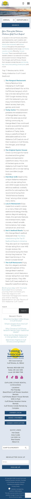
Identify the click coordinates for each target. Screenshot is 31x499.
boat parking (13, 64)
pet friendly (24, 62)
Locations (15, 388)
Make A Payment (15, 418)
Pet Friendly (15, 390)
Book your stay (8, 288)
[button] (28, 3)
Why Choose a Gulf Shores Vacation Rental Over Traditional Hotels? (16, 330)
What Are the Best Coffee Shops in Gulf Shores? (16, 320)
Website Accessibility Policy (15, 484)
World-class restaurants (9, 44)
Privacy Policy (15, 486)
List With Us (15, 437)
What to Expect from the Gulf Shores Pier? (16, 325)
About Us (15, 442)
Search (15, 25)
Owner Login (15, 413)
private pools (21, 64)
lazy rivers (5, 64)
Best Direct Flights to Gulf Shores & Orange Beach (16, 341)
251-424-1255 (18, 370)
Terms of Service (13, 497)
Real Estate (15, 439)
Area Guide (15, 435)
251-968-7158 (18, 372)
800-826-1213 (19, 368)
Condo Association (15, 423)
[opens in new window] (8, 378)
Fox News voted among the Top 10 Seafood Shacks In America (16, 238)
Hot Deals (15, 433)
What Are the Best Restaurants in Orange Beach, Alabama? (16, 336)
